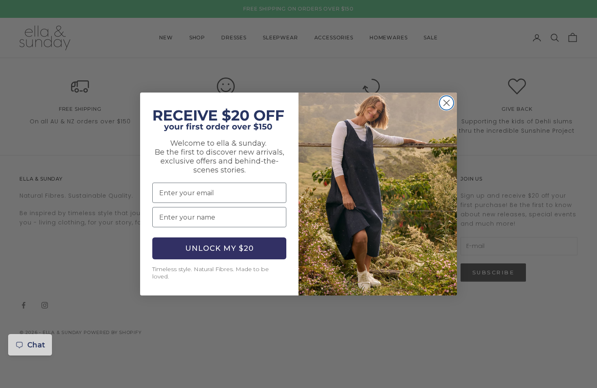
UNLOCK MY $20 (219, 248)
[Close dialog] (446, 103)
